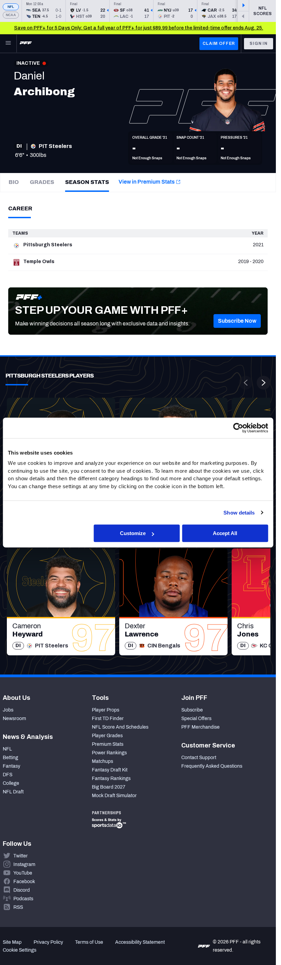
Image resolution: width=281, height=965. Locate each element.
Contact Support (198, 757)
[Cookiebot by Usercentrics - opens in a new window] (238, 428)
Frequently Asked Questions (211, 766)
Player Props (105, 710)
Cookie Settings (19, 950)
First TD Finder (108, 718)
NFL (11, 7)
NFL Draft (13, 791)
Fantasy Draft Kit (109, 769)
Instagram (24, 864)
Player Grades (107, 735)
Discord (21, 890)
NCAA (11, 15)
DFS (7, 774)
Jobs (8, 710)
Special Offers (196, 718)
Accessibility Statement (140, 942)
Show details (239, 513)
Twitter (20, 855)
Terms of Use (89, 942)
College (11, 783)
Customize (133, 533)
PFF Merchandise (200, 727)
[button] (237, 320)
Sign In (258, 43)
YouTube (22, 873)
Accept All (225, 533)
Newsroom (14, 718)
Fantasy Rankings (111, 778)
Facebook (24, 881)
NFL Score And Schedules (120, 727)
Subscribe (192, 710)
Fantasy (11, 766)
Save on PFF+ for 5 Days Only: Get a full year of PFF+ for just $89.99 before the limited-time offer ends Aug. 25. (138, 27)
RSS (18, 907)
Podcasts (23, 898)
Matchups (102, 761)
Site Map (12, 942)
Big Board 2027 (108, 787)
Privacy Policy (48, 942)
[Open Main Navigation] (8, 43)
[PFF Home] (26, 43)
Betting (10, 757)
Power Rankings (109, 752)
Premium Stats (107, 744)
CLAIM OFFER (219, 43)
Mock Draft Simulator (114, 795)
